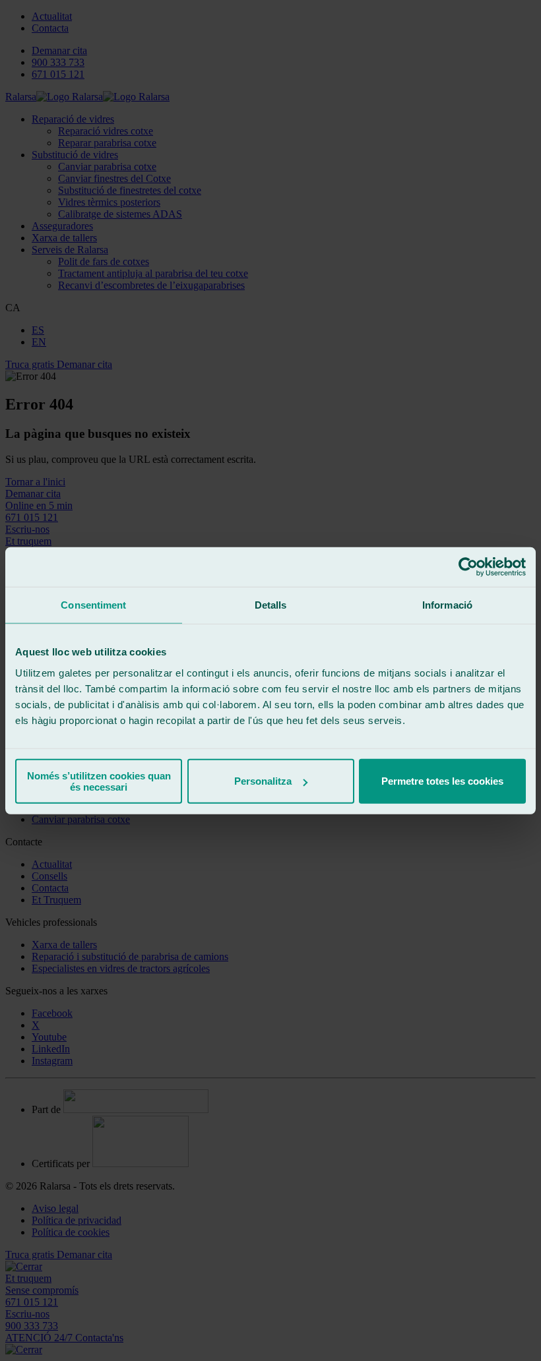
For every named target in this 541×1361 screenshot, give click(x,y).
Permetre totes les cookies (442, 781)
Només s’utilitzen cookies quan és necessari (99, 781)
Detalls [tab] (271, 605)
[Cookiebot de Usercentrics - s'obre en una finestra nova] (468, 567)
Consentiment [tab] (93, 605)
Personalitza (263, 781)
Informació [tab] (447, 605)
